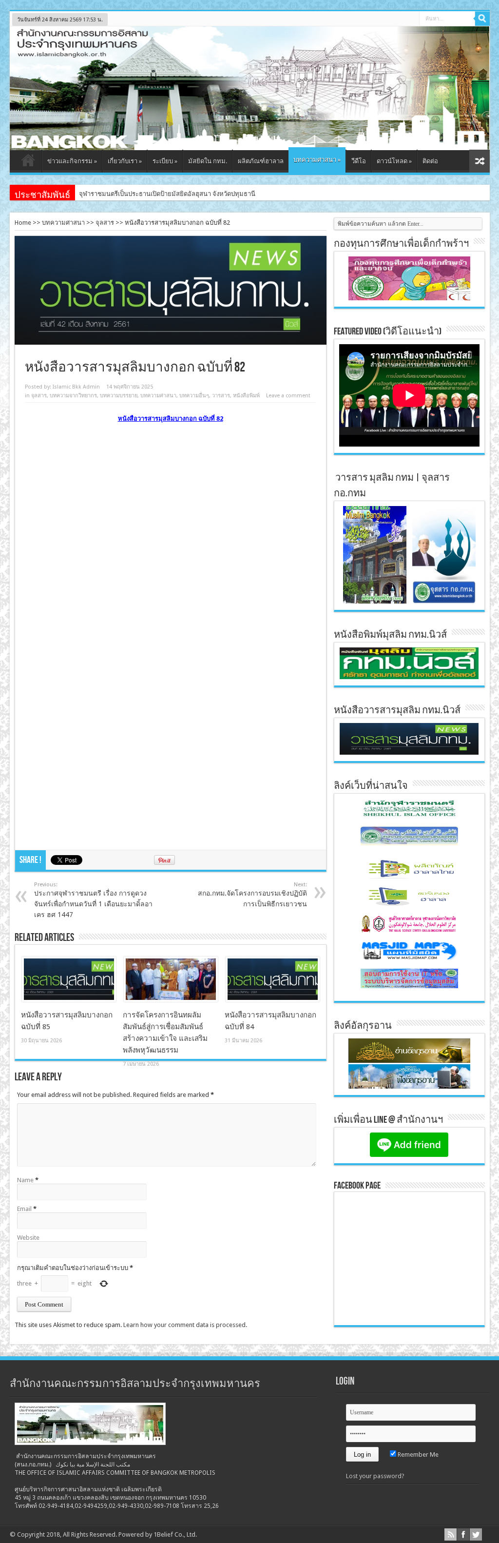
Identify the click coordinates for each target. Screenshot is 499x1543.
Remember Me (417, 1454)
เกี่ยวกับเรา (125, 161)
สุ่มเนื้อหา (479, 161)
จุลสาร (105, 222)
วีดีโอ (358, 161)
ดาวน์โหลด (394, 161)
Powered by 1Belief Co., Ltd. (157, 1534)
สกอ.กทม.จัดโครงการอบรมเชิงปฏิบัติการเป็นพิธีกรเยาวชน (252, 894)
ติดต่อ (430, 161)
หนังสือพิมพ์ (246, 395)
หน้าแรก (28, 162)
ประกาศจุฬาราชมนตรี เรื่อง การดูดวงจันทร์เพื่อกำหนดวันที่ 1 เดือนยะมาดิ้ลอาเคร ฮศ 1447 (93, 899)
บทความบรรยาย (118, 395)
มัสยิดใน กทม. (207, 161)
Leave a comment (288, 395)
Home (23, 222)
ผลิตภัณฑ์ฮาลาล (261, 161)
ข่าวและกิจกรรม (72, 161)
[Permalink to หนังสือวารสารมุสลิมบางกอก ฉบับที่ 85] (69, 999)
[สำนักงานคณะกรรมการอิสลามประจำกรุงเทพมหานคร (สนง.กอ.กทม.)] (250, 143)
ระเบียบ (165, 161)
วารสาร (221, 395)
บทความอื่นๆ (194, 395)
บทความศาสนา (317, 159)
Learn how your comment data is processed (184, 1324)
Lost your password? (375, 1476)
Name (25, 1180)
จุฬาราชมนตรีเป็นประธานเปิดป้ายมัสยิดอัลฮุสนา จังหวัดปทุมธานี (167, 193)
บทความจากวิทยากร (73, 395)
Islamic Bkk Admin (76, 387)
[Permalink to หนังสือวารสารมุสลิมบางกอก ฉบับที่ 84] (273, 999)
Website (28, 1237)
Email (24, 1208)
